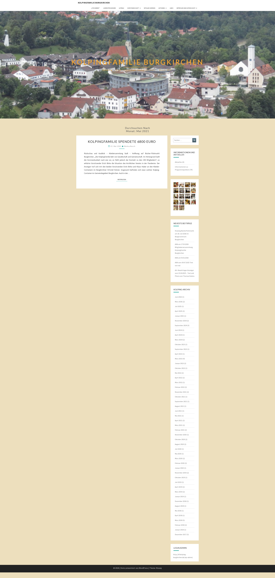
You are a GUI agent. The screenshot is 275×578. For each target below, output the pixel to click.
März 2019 (178, 492)
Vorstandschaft (133, 8)
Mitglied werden (149, 8)
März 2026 (178, 302)
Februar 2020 (179, 463)
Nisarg (159, 568)
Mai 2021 (178, 416)
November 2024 (180, 321)
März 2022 (178, 382)
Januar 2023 (179, 363)
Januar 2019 (179, 496)
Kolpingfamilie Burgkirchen (94, 2)
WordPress (143, 568)
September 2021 (181, 401)
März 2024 (178, 340)
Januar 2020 (179, 468)
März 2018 (178, 520)
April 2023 (178, 354)
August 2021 (179, 406)
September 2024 (181, 325)
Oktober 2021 (180, 397)
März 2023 (178, 359)
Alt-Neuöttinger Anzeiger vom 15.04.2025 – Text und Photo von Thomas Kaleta (184, 273)
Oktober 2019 (180, 477)
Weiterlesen (122, 179)
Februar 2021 (179, 430)
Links (171, 8)
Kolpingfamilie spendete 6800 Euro (122, 141)
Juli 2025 (178, 306)
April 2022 (178, 378)
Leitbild (121, 8)
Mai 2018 (178, 511)
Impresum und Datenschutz (186, 8)
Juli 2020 (178, 449)
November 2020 (180, 435)
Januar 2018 (179, 530)
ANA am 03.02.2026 (182, 258)
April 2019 (178, 487)
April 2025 (178, 311)
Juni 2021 (178, 411)
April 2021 (178, 420)
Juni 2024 (178, 330)
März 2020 (178, 458)
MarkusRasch (129, 146)
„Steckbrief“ (95, 8)
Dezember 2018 (180, 501)
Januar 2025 (179, 316)
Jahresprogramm (109, 8)
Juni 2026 (178, 297)
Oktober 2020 (180, 439)
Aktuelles (178, 162)
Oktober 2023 (180, 344)
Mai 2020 (178, 454)
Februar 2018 (179, 525)
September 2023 (181, 349)
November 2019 (180, 473)
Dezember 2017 (180, 534)
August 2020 (179, 444)
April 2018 (178, 515)
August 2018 (179, 506)
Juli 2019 (178, 482)
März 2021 (178, 425)
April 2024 (178, 335)
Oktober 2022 (180, 368)
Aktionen (161, 8)
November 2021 (180, 392)
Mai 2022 (178, 373)
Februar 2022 (179, 387)
